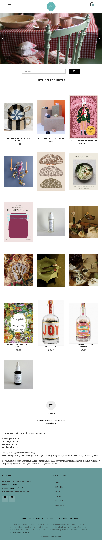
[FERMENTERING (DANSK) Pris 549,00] (18, 222)
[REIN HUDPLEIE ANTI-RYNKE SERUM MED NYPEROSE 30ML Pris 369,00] (18, 374)
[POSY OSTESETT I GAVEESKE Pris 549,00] (83, 222)
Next (99, 38)
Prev (3, 38)
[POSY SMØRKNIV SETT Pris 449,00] (51, 270)
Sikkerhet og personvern (57, 518)
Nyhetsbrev (75, 518)
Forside (59, 482)
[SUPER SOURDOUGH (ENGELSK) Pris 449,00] (51, 171)
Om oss (58, 491)
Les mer (73, 530)
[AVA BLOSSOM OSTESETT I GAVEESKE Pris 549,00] (83, 270)
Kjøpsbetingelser (36, 518)
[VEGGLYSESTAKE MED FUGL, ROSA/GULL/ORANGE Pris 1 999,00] (18, 171)
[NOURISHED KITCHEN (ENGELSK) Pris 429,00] (83, 171)
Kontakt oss (60, 505)
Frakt (24, 518)
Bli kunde (59, 487)
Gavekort (59, 496)
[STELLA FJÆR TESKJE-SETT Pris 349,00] (18, 270)
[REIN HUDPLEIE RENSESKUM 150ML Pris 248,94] (51, 222)
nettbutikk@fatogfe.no (17, 488)
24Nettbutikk (56, 537)
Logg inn (59, 501)
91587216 (13, 485)
